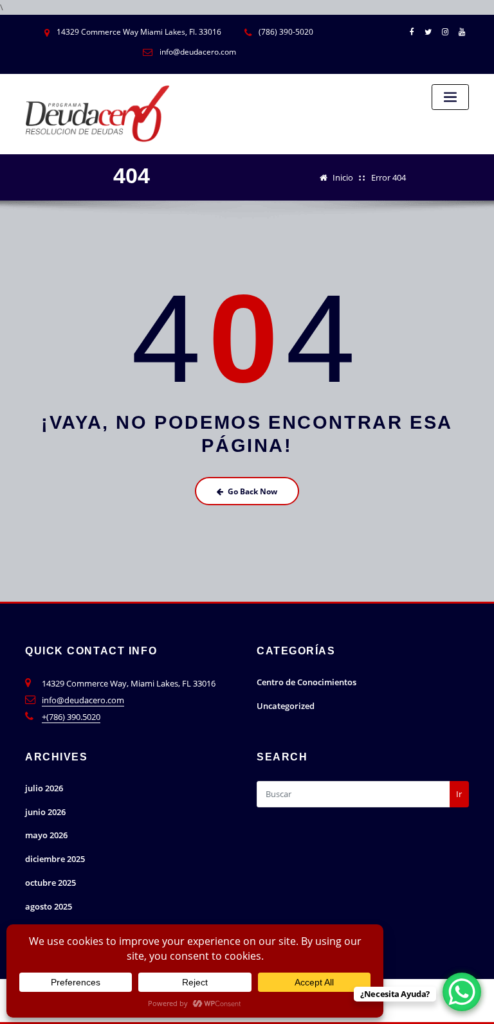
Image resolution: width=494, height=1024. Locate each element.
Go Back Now (252, 491)
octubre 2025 (50, 882)
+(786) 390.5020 (71, 717)
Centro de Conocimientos (306, 682)
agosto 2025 (48, 906)
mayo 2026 (46, 835)
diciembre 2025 (55, 859)
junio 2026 (45, 812)
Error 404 (388, 177)
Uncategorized (286, 706)
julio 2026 (44, 788)
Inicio (343, 177)
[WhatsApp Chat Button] (462, 992)
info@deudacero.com (83, 700)
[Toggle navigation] (450, 97)
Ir (459, 794)
